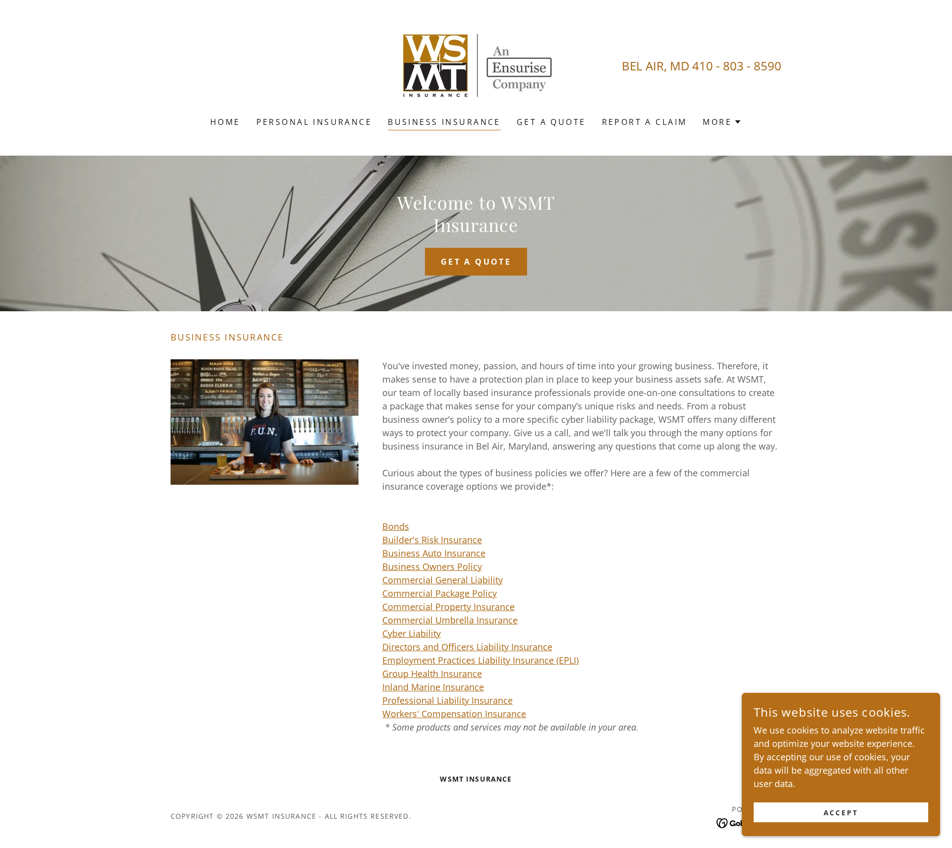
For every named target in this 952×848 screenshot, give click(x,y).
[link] (476, 65)
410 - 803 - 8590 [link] (736, 65)
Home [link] (225, 121)
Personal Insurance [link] (314, 121)
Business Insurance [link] (444, 121)
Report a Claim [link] (644, 121)
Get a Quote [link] (551, 121)
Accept (841, 812)
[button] (722, 122)
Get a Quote (476, 261)
